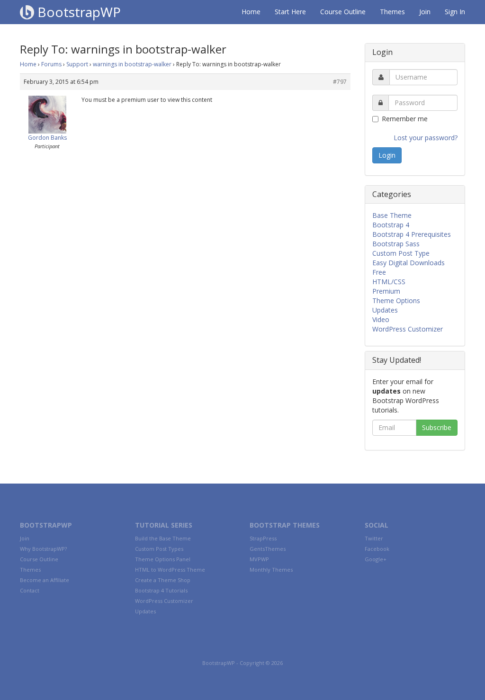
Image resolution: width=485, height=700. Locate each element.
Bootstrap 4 (390, 224)
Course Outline (343, 11)
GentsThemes (268, 548)
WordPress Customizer (407, 328)
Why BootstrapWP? (43, 548)
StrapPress (263, 538)
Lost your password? (426, 137)
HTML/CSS (388, 281)
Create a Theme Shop (162, 579)
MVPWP (259, 559)
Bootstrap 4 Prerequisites (411, 234)
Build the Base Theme (163, 538)
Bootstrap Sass (396, 243)
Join (425, 11)
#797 (340, 82)
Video (380, 319)
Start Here (290, 11)
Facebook (377, 548)
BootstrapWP (77, 12)
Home (251, 11)
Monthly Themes (271, 569)
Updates (385, 309)
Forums (51, 64)
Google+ (375, 559)
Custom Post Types (159, 548)
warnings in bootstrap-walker (132, 64)
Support (77, 64)
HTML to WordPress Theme (170, 569)
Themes (392, 11)
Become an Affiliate (44, 579)
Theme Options (396, 300)
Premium (386, 291)
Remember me (405, 118)
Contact (29, 590)
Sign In (455, 11)
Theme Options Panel (162, 559)
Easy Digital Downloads (408, 262)
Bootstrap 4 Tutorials (161, 590)
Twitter (374, 538)
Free (379, 272)
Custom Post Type (401, 253)
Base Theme (392, 215)
